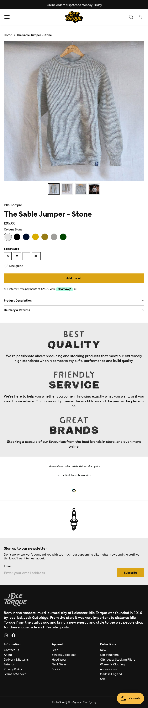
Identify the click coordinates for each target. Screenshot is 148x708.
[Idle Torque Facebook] (13, 636)
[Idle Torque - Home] (74, 17)
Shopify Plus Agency (70, 702)
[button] (74, 474)
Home (8, 35)
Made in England (111, 674)
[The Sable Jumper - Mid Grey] (54, 237)
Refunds (9, 664)
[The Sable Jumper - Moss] (63, 237)
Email (7, 566)
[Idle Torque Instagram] (6, 636)
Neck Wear (59, 664)
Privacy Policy (13, 669)
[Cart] (140, 17)
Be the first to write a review (74, 475)
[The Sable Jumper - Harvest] (35, 237)
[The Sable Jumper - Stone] (8, 237)
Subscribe (131, 572)
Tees (55, 650)
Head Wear (59, 659)
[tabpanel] (74, 111)
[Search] (131, 17)
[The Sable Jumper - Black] (17, 237)
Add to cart (74, 278)
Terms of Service (15, 674)
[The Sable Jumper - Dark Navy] (26, 237)
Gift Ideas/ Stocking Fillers (117, 659)
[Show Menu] (7, 17)
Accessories (108, 669)
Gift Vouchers (109, 655)
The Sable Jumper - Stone (34, 35)
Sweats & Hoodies (64, 655)
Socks (56, 669)
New (103, 650)
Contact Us (11, 650)
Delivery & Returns (16, 659)
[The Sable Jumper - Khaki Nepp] (45, 237)
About (8, 655)
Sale (103, 679)
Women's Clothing (112, 664)
